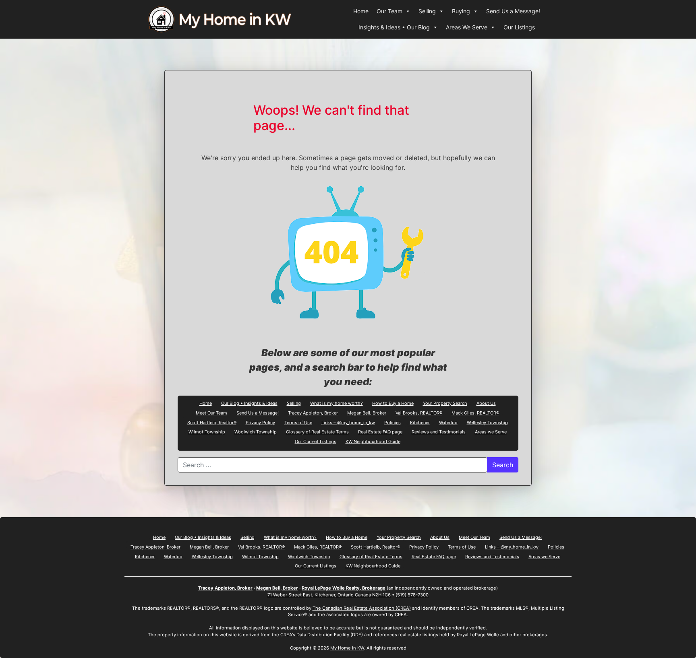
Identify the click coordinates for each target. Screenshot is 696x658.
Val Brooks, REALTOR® (419, 412)
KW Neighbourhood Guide (373, 441)
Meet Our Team (211, 412)
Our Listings (519, 27)
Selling (427, 11)
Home (361, 11)
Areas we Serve (491, 431)
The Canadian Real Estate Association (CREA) (362, 608)
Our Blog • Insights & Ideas (249, 402)
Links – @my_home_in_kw (348, 422)
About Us (486, 402)
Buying (461, 11)
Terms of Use (298, 422)
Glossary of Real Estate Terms (317, 431)
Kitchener (420, 422)
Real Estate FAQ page (380, 431)
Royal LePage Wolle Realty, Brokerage (343, 588)
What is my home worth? (336, 402)
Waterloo (448, 422)
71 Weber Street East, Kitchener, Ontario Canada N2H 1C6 (329, 595)
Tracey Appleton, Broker (313, 412)
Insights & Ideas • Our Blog (394, 27)
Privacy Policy (260, 422)
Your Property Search (445, 402)
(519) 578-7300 (412, 595)
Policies (392, 422)
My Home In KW (347, 648)
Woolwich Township (255, 431)
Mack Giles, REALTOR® (475, 412)
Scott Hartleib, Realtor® (211, 422)
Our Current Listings (315, 441)
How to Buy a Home (393, 402)
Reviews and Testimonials (439, 431)
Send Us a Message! (513, 11)
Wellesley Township (487, 422)
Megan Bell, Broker (366, 412)
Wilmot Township (206, 431)
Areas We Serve (466, 27)
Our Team (389, 11)
